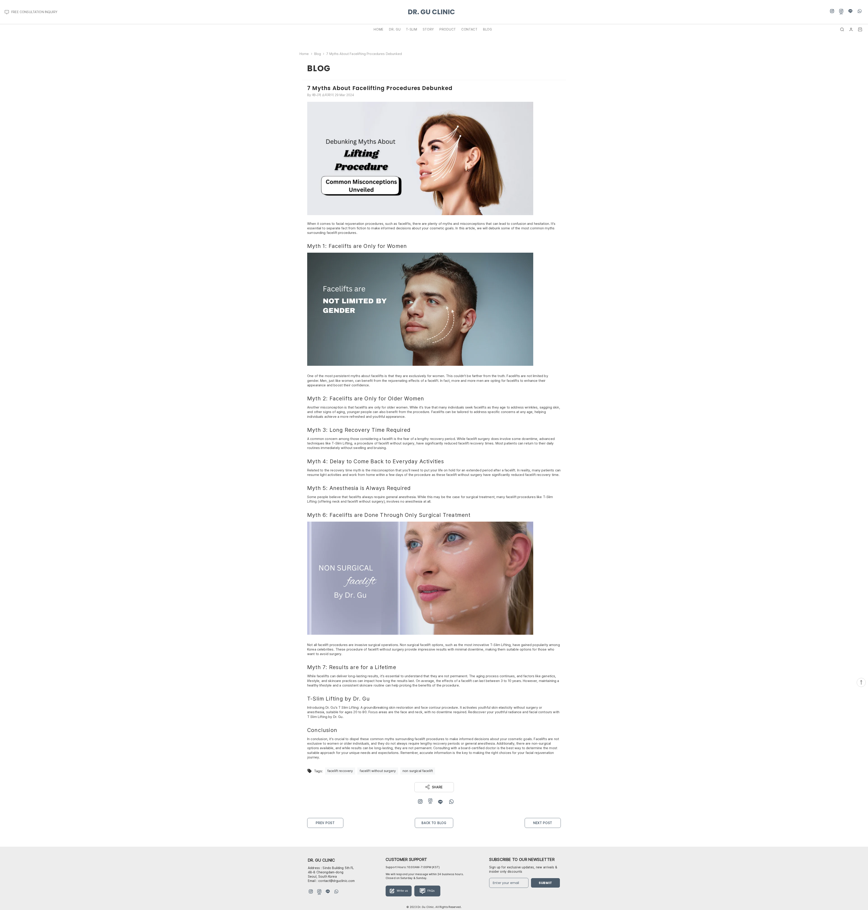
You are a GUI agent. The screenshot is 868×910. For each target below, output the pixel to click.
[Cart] (860, 29)
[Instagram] (832, 11)
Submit (545, 883)
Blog (317, 54)
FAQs (431, 890)
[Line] (850, 11)
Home (304, 54)
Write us (402, 890)
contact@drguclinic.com (336, 881)
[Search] (842, 29)
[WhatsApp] (860, 11)
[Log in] (851, 29)
